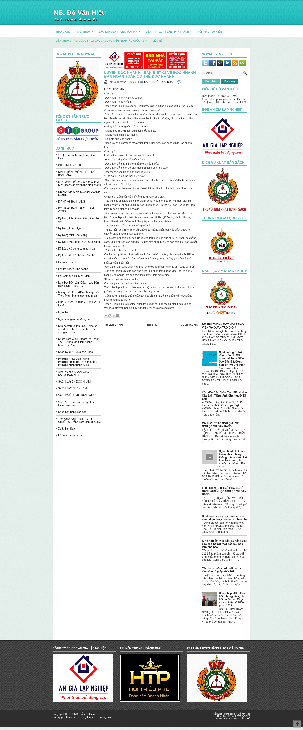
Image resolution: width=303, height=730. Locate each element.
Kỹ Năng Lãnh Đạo (69, 228)
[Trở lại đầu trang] (297, 724)
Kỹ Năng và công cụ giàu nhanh (77, 248)
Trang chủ (152, 325)
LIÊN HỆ (157, 40)
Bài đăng (229, 81)
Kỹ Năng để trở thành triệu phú (76, 255)
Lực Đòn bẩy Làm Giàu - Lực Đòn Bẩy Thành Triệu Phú (78, 284)
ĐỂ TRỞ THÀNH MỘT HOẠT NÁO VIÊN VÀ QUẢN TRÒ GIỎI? (223, 326)
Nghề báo (63, 312)
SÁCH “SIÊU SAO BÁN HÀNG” (77, 395)
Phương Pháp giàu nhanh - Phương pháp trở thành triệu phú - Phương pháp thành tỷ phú (78, 361)
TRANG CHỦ (63, 31)
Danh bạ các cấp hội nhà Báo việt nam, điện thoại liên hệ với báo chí (224, 518)
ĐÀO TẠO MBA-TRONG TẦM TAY (119, 31)
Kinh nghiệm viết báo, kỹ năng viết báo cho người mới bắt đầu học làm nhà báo (224, 544)
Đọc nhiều (211, 81)
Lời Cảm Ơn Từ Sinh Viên (74, 275)
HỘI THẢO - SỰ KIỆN (209, 31)
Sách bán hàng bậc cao (72, 411)
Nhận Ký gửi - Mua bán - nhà (75, 351)
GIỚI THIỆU (85, 31)
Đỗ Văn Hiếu (244, 713)
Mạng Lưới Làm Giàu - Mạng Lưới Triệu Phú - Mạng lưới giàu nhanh (78, 294)
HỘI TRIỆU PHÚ (242, 718)
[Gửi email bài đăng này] (106, 316)
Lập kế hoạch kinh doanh (73, 269)
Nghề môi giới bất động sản (74, 319)
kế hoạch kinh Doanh (70, 435)
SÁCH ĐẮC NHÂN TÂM (72, 388)
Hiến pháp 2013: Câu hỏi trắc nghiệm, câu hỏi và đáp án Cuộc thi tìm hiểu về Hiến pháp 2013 (232, 599)
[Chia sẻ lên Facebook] (118, 316)
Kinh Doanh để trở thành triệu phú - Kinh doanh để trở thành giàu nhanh (79, 183)
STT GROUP (243, 716)
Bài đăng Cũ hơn (189, 325)
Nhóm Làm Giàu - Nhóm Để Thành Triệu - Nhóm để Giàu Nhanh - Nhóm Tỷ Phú (78, 342)
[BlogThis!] (110, 316)
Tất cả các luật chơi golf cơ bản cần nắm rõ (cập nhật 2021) (222, 570)
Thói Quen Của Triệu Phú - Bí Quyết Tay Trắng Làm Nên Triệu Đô (79, 420)
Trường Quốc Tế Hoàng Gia (94, 717)
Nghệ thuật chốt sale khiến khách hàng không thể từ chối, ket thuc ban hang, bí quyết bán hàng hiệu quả (233, 459)
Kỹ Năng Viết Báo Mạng (72, 235)
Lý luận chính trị (67, 262)
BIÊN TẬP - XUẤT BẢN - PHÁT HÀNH (169, 31)
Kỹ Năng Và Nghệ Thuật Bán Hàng (79, 241)
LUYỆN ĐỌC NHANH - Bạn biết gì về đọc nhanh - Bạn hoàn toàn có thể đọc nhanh (151, 74)
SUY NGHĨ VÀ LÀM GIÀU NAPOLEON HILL (73, 373)
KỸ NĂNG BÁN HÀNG (71, 201)
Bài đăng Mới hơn (114, 325)
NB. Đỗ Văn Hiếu (80, 12)
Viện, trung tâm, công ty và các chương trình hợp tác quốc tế (101, 40)
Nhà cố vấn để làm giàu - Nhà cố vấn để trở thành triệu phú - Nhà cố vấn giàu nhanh (79, 329)
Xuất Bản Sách (67, 428)
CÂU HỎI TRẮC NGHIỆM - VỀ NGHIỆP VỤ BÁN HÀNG (220, 425)
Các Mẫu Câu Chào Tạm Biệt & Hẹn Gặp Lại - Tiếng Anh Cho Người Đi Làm (224, 395)
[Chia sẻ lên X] (114, 316)
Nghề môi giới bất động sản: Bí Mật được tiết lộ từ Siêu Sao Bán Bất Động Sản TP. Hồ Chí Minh (232, 358)
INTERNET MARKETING (73, 165)
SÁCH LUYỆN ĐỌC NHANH (75, 381)
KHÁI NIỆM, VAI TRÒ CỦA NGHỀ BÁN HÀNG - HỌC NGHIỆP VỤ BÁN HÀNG (224, 491)
